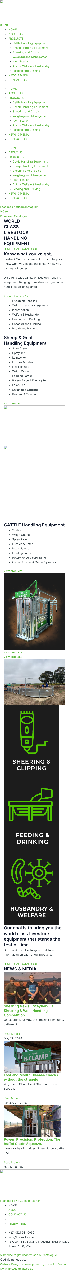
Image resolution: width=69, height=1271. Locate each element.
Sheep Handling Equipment (30, 47)
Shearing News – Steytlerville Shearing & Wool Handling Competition (29, 1010)
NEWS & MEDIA (18, 75)
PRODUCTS (16, 38)
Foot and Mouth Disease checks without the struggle (31, 1077)
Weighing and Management (30, 57)
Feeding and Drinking (26, 71)
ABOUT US (15, 34)
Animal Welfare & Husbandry (31, 66)
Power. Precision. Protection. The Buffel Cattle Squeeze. (32, 1141)
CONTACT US (17, 80)
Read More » (12, 1034)
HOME (12, 29)
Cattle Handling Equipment (30, 43)
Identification (21, 61)
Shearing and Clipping (27, 52)
